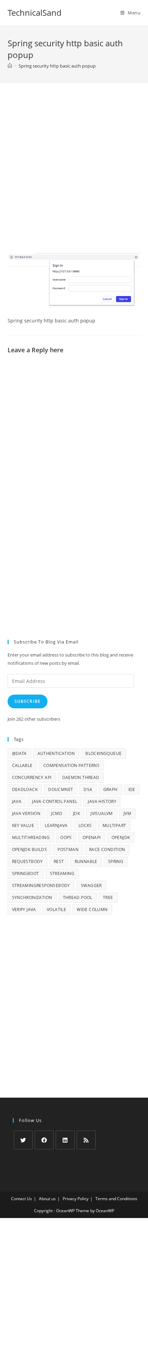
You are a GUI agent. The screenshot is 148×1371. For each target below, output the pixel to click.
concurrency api (32, 777)
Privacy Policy (75, 1199)
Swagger (91, 885)
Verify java (24, 909)
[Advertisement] (74, 176)
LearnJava (56, 825)
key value (23, 825)
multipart (114, 825)
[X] (23, 1140)
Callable (22, 765)
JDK (76, 813)
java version (26, 813)
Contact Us (21, 1199)
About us (47, 1199)
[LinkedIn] (65, 1140)
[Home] (10, 66)
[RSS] (86, 1140)
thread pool (77, 897)
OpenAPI (92, 837)
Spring (115, 861)
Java (17, 801)
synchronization (32, 897)
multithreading (31, 837)
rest (59, 861)
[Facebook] (44, 1140)
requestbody (27, 861)
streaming (62, 873)
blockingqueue (103, 753)
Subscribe (27, 701)
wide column (92, 909)
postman (67, 849)
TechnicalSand (35, 12)
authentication (56, 753)
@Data (19, 753)
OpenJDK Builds (29, 849)
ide (131, 789)
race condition (107, 849)
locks (85, 825)
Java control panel (54, 801)
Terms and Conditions (116, 1199)
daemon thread (80, 777)
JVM (127, 813)
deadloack (25, 789)
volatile (56, 909)
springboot (25, 873)
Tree (108, 897)
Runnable (86, 861)
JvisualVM (102, 813)
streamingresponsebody (41, 885)
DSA (88, 789)
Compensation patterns (71, 765)
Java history (102, 801)
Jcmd (56, 813)
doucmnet (60, 789)
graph (110, 789)
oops (66, 837)
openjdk (121, 837)
